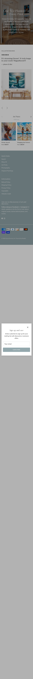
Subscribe (16, 349)
